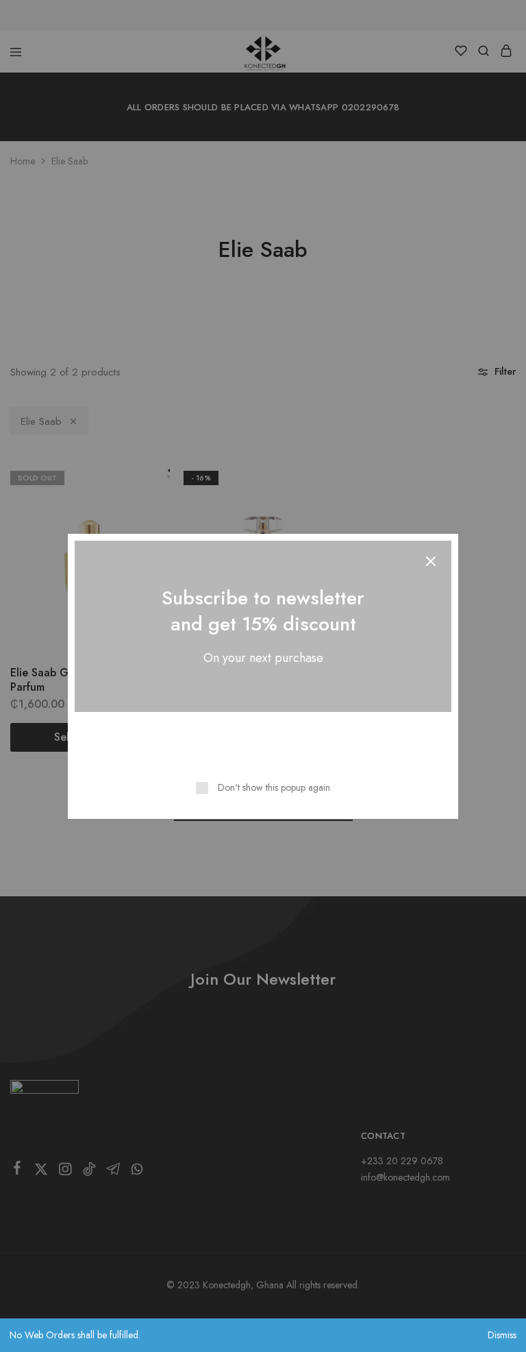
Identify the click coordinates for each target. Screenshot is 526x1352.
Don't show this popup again (274, 787)
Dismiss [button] (502, 1335)
